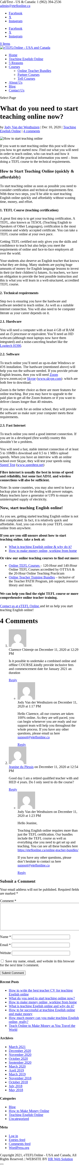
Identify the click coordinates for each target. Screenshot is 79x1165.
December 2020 (20, 1051)
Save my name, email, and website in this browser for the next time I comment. (37, 963)
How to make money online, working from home (43, 551)
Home (13, 55)
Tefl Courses (26, 78)
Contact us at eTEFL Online (20, 606)
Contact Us (16, 90)
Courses (14, 67)
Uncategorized (19, 1119)
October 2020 (18, 1058)
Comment (8, 901)
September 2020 (20, 1062)
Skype (31, 378)
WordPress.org (19, 1148)
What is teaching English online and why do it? (41, 1006)
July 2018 (15, 1086)
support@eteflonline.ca (34, 737)
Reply (13, 680)
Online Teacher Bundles (34, 71)
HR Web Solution (60, 1159)
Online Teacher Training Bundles (32, 577)
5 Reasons (16, 63)
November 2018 (20, 1078)
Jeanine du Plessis (21, 767)
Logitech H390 (10, 346)
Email (5, 945)
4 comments (31, 131)
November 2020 (20, 1054)
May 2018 (16, 1090)
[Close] (2, 1164)
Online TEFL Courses (24, 565)
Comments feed (20, 1144)
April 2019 (16, 1070)
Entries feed (17, 1140)
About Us (15, 82)
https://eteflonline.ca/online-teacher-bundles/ (48, 850)
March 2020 (17, 1066)
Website (5, 953)
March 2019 (17, 1074)
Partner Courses (29, 74)
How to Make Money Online (29, 1111)
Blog (12, 86)
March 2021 (17, 1047)
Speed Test (7, 465)
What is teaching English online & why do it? (40, 547)
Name (5, 937)
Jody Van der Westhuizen (22, 127)
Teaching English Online (26, 59)
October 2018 (18, 1082)
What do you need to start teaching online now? (42, 998)
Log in (13, 1136)
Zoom (54, 374)
